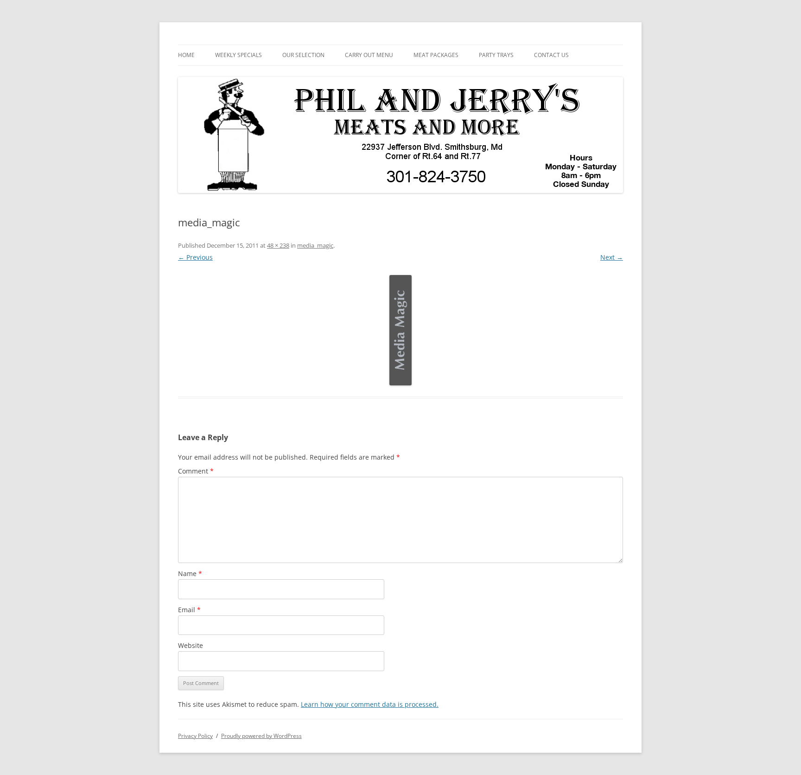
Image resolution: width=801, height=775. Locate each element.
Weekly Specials (238, 55)
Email (189, 609)
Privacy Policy (195, 736)
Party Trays (496, 55)
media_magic (315, 245)
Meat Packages (435, 55)
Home (186, 55)
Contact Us (551, 55)
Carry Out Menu (369, 55)
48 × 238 (278, 245)
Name (190, 573)
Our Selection (303, 55)
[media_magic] (400, 330)
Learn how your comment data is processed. (370, 704)
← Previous (195, 257)
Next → (611, 257)
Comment (196, 471)
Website (190, 645)
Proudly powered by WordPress (261, 736)
